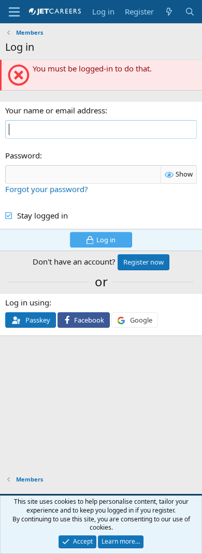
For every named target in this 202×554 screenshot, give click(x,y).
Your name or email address (55, 110)
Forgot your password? (46, 189)
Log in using (27, 302)
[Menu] (14, 12)
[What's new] (169, 11)
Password (22, 155)
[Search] (190, 11)
